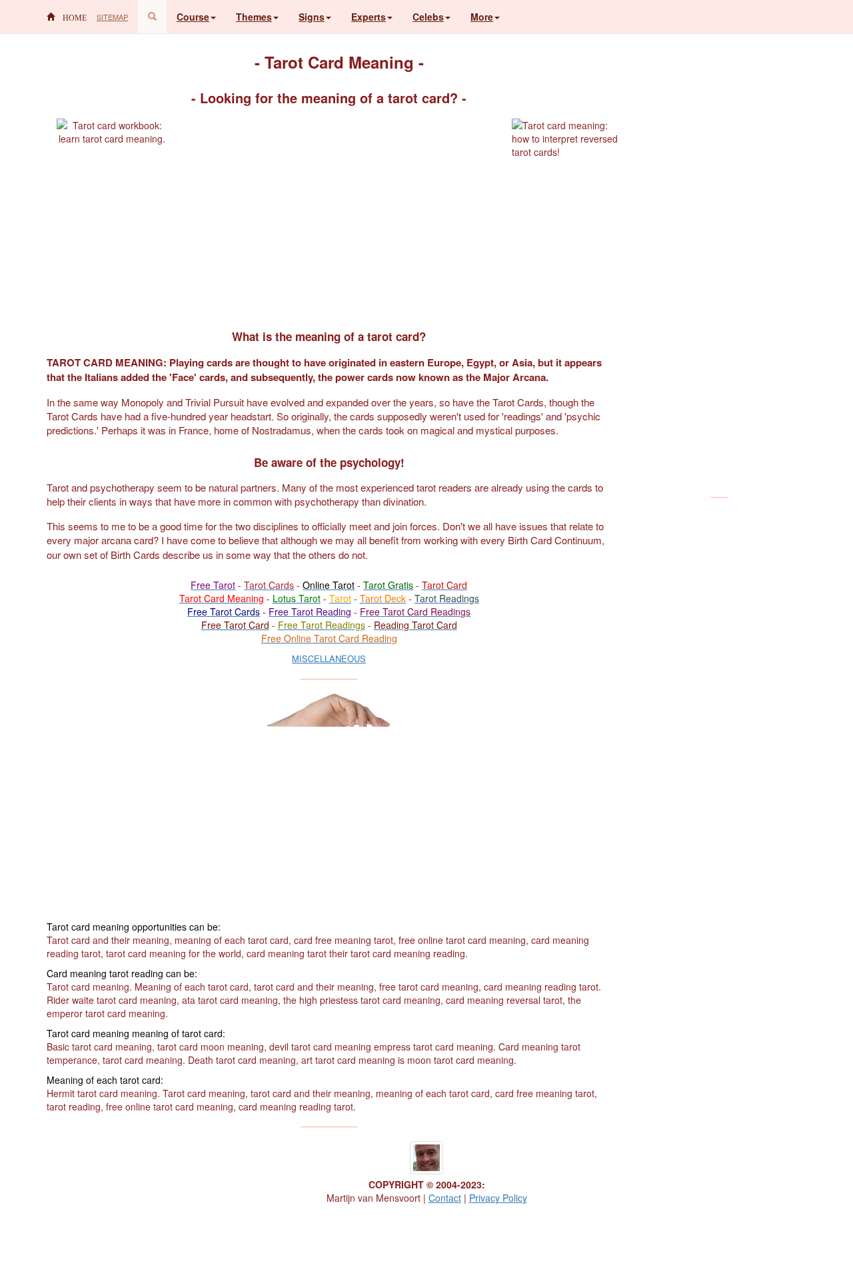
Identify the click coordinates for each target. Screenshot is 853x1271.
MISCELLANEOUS (329, 658)
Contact (444, 1197)
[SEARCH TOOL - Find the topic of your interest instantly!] (152, 16)
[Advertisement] (339, 212)
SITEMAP (112, 16)
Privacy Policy (498, 1197)
